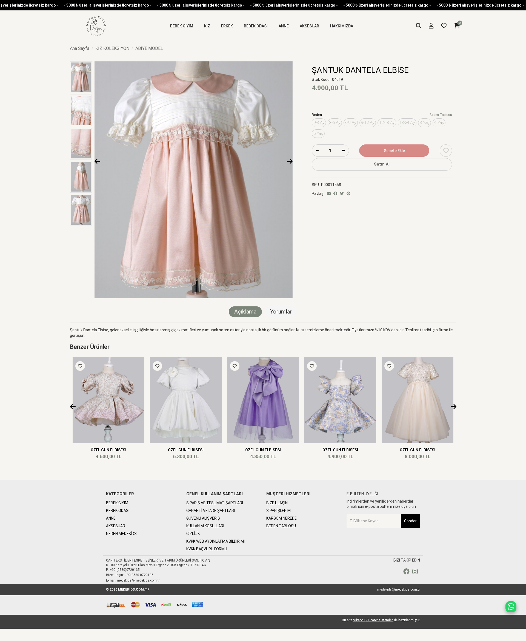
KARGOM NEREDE (281, 518)
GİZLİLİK (193, 533)
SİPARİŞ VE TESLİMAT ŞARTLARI (214, 503)
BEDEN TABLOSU (281, 526)
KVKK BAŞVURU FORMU (206, 549)
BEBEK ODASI (117, 510)
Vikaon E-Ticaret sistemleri (373, 620)
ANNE (111, 518)
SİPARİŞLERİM (278, 510)
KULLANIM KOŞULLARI (205, 526)
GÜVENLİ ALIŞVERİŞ (203, 518)
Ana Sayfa (79, 48)
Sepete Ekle (394, 151)
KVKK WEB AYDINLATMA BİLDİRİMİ (215, 541)
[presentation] (97, 161)
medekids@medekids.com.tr (398, 589)
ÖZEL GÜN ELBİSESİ (108, 450)
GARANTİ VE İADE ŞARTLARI (210, 510)
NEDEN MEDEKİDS (121, 533)
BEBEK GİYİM (117, 503)
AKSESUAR (115, 526)
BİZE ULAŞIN (277, 503)
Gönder (410, 521)
